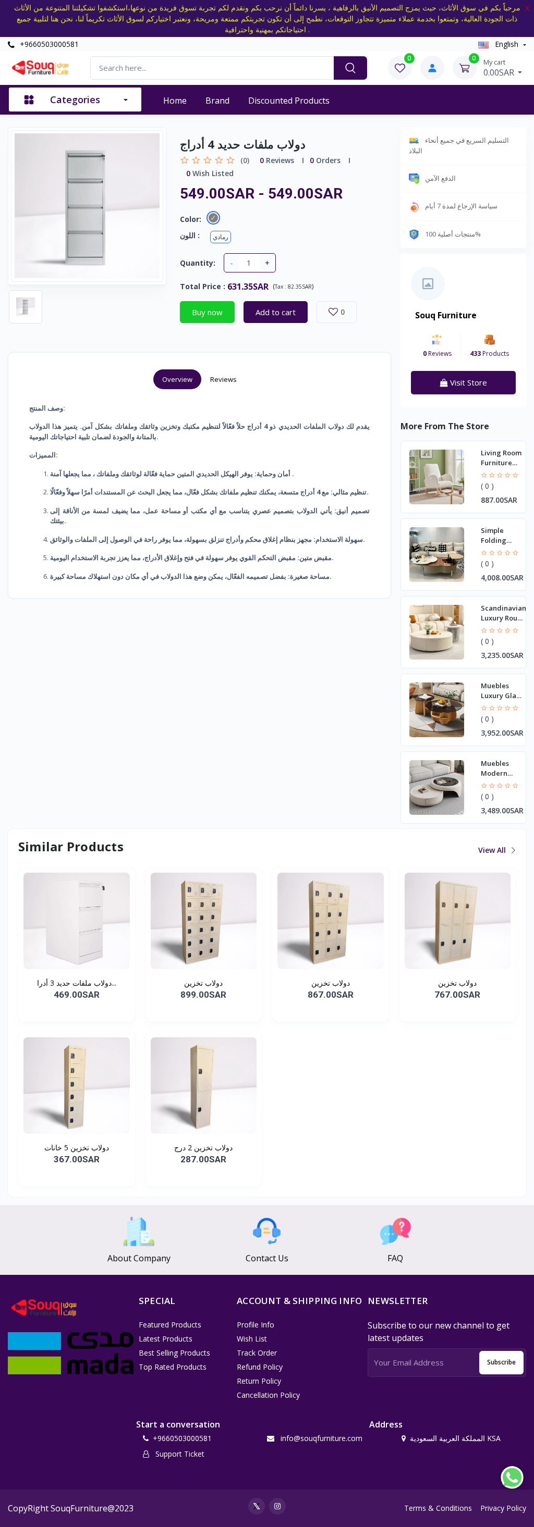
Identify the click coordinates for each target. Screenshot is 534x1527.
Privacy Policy (503, 1508)
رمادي (220, 236)
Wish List (252, 1339)
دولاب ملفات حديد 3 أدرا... (76, 983)
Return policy (259, 1381)
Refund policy (260, 1367)
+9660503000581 (48, 44)
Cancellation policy (268, 1395)
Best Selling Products (174, 1353)
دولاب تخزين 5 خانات (76, 1147)
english (506, 44)
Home (175, 100)
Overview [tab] (177, 379)
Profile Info (255, 1325)
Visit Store (467, 382)
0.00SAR (499, 67)
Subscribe (501, 1362)
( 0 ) (487, 486)
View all (493, 850)
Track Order (257, 1353)
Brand (217, 100)
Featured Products (170, 1325)
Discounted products (289, 100)
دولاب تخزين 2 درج (203, 1147)
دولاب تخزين (203, 983)
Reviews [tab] (223, 379)
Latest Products (165, 1339)
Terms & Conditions (438, 1508)
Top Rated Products (173, 1367)
